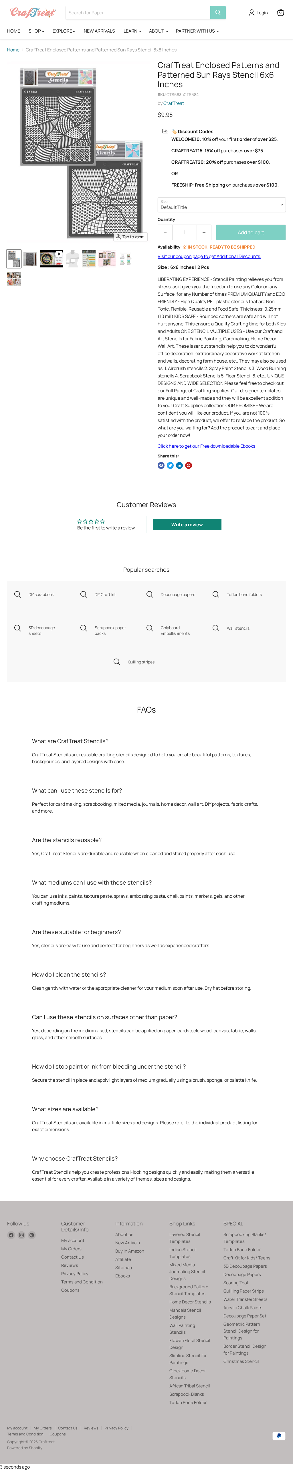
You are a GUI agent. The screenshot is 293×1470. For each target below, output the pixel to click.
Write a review (187, 524)
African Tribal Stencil (189, 1386)
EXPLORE (63, 31)
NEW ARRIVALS (99, 31)
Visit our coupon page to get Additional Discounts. (209, 256)
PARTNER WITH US (196, 31)
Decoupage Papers (242, 1274)
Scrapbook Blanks (186, 1394)
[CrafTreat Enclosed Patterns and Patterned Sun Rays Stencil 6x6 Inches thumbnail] (51, 259)
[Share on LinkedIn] (179, 465)
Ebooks (122, 1276)
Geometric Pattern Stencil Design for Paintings (241, 1331)
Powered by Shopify (24, 1447)
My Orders (71, 1249)
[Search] (218, 12)
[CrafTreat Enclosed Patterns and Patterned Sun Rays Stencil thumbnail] (14, 259)
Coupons (70, 1290)
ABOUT (157, 31)
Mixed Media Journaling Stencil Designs (187, 1271)
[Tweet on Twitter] (170, 465)
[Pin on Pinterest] (188, 465)
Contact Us (72, 1257)
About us (124, 1234)
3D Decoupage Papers (245, 1266)
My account (72, 1240)
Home (13, 49)
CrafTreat (173, 103)
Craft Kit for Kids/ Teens (246, 1258)
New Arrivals (127, 1243)
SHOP (35, 31)
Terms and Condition (82, 1282)
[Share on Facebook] (161, 465)
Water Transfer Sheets (245, 1299)
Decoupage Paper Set (244, 1316)
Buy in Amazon (129, 1251)
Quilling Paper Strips (243, 1291)
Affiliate (123, 1259)
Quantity (166, 219)
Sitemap (123, 1268)
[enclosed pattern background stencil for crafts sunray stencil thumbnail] (30, 259)
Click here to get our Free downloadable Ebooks (206, 446)
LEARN (131, 31)
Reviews (69, 1265)
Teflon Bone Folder (188, 1402)
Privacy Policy (74, 1274)
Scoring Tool (235, 1283)
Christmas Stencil (241, 1361)
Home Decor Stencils (190, 1302)
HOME (13, 31)
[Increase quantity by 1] (204, 232)
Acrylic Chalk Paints (242, 1308)
